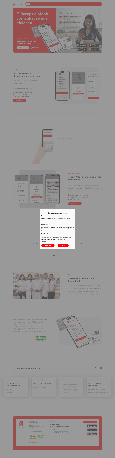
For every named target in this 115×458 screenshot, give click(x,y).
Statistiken (44, 230)
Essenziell (44, 222)
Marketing (44, 241)
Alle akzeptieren (48, 245)
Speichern (63, 245)
